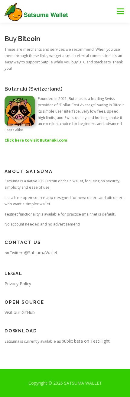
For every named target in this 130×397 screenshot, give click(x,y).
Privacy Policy (18, 284)
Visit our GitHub (20, 312)
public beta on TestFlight (86, 341)
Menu (120, 11)
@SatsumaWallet (40, 252)
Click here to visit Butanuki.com (36, 140)
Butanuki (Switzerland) (34, 89)
